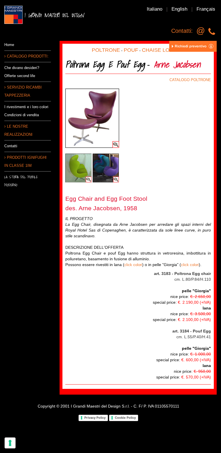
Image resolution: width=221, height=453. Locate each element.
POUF (131, 50)
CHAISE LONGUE (163, 50)
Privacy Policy (95, 418)
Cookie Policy (125, 418)
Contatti (10, 146)
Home (9, 45)
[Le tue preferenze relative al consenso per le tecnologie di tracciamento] (10, 442)
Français (206, 9)
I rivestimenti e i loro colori (26, 107)
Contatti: (182, 31)
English (179, 9)
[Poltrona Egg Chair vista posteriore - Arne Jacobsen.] (78, 168)
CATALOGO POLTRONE (190, 80)
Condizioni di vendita (21, 115)
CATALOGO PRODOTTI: (27, 56)
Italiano (154, 9)
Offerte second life (19, 76)
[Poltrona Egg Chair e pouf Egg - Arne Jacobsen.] (92, 118)
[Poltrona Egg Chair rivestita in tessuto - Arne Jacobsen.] (106, 168)
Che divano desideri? (21, 68)
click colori (133, 265)
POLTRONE (106, 50)
